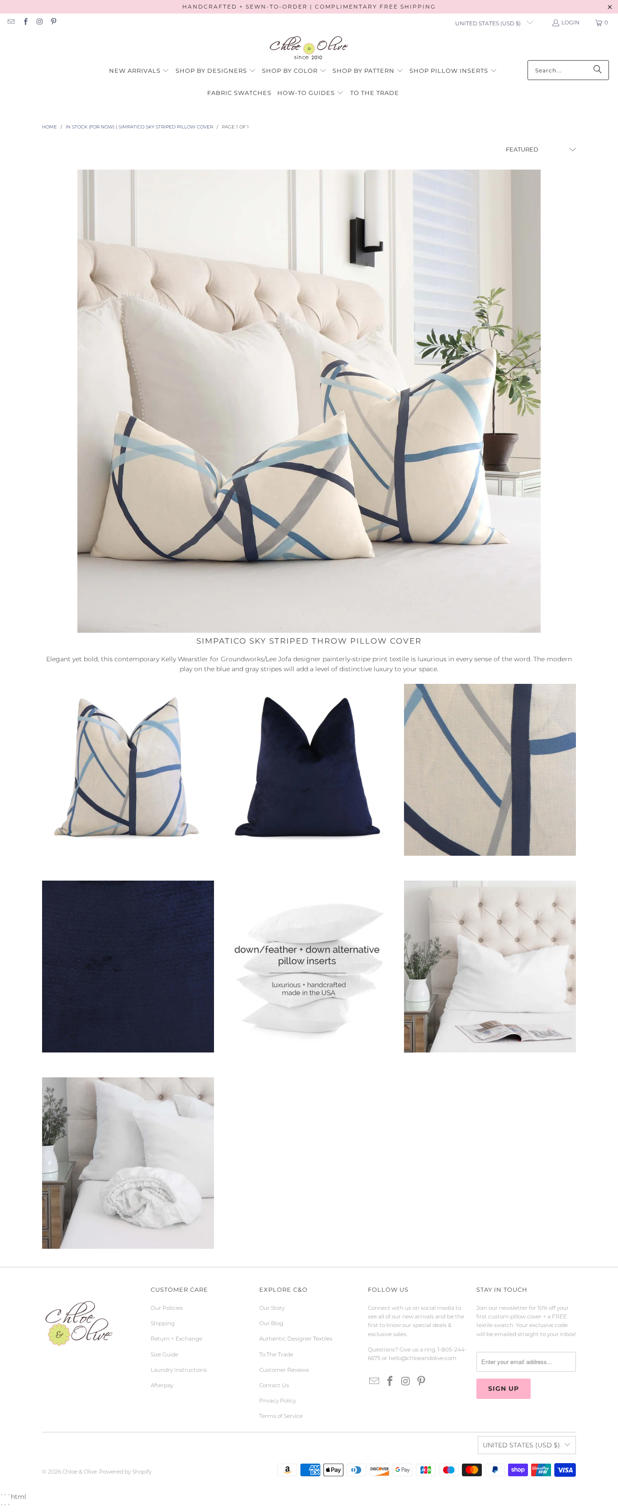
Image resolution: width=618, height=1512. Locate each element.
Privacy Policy (277, 1400)
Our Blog (271, 1323)
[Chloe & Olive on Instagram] (39, 22)
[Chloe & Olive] (309, 48)
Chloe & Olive (79, 1471)
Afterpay (162, 1385)
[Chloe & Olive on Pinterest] (53, 22)
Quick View (128, 805)
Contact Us (274, 1385)
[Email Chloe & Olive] (10, 22)
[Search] (597, 70)
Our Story (272, 1307)
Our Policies (167, 1307)
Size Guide (164, 1354)
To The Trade (276, 1354)
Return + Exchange (176, 1338)
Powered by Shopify (125, 1471)
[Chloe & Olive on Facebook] (25, 22)
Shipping (163, 1323)
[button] (139, 71)
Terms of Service (281, 1415)
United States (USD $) (488, 23)
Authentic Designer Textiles (296, 1338)
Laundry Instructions (179, 1369)
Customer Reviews (284, 1369)
